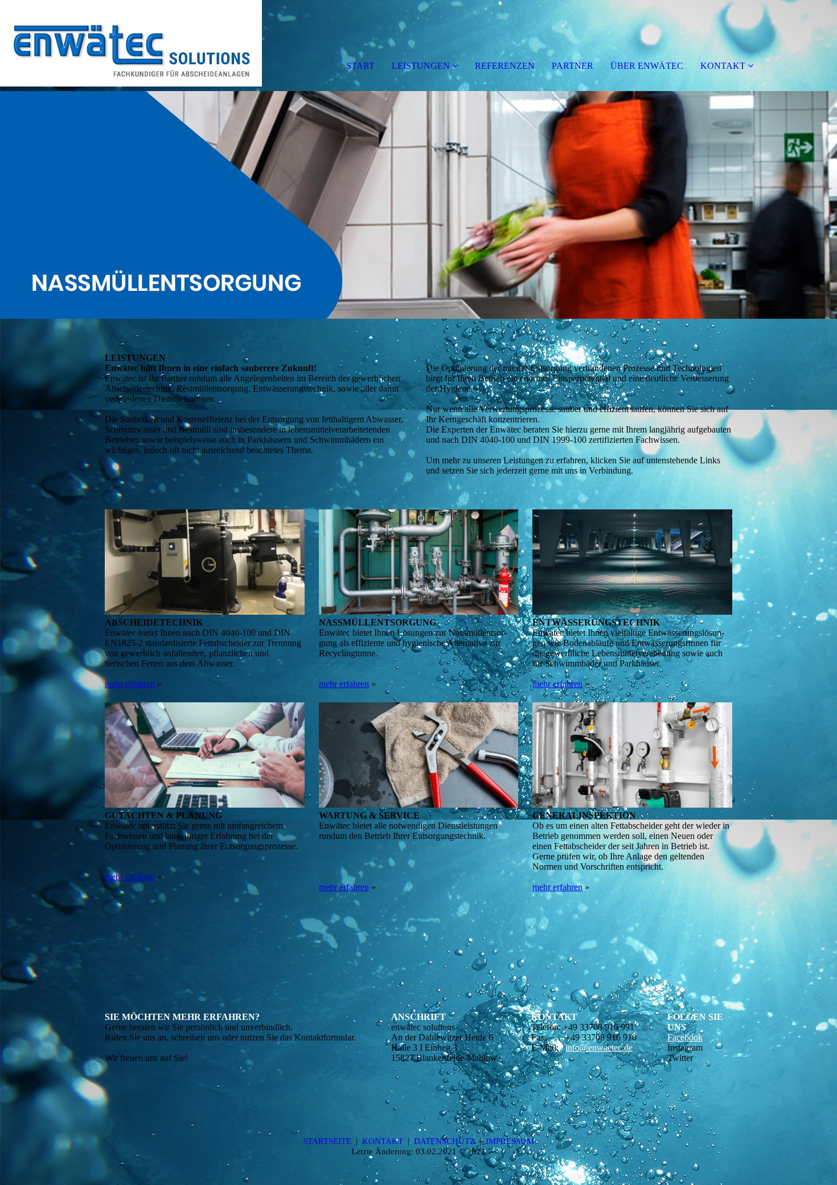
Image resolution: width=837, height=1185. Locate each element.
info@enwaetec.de (599, 1047)
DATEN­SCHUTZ (444, 1141)
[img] (131, 45)
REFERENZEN (505, 66)
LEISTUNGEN (421, 66)
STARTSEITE (327, 1141)
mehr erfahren (130, 684)
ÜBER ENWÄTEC (646, 66)
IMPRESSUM (510, 1141)
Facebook (685, 1037)
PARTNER (572, 66)
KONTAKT (722, 66)
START (360, 66)
